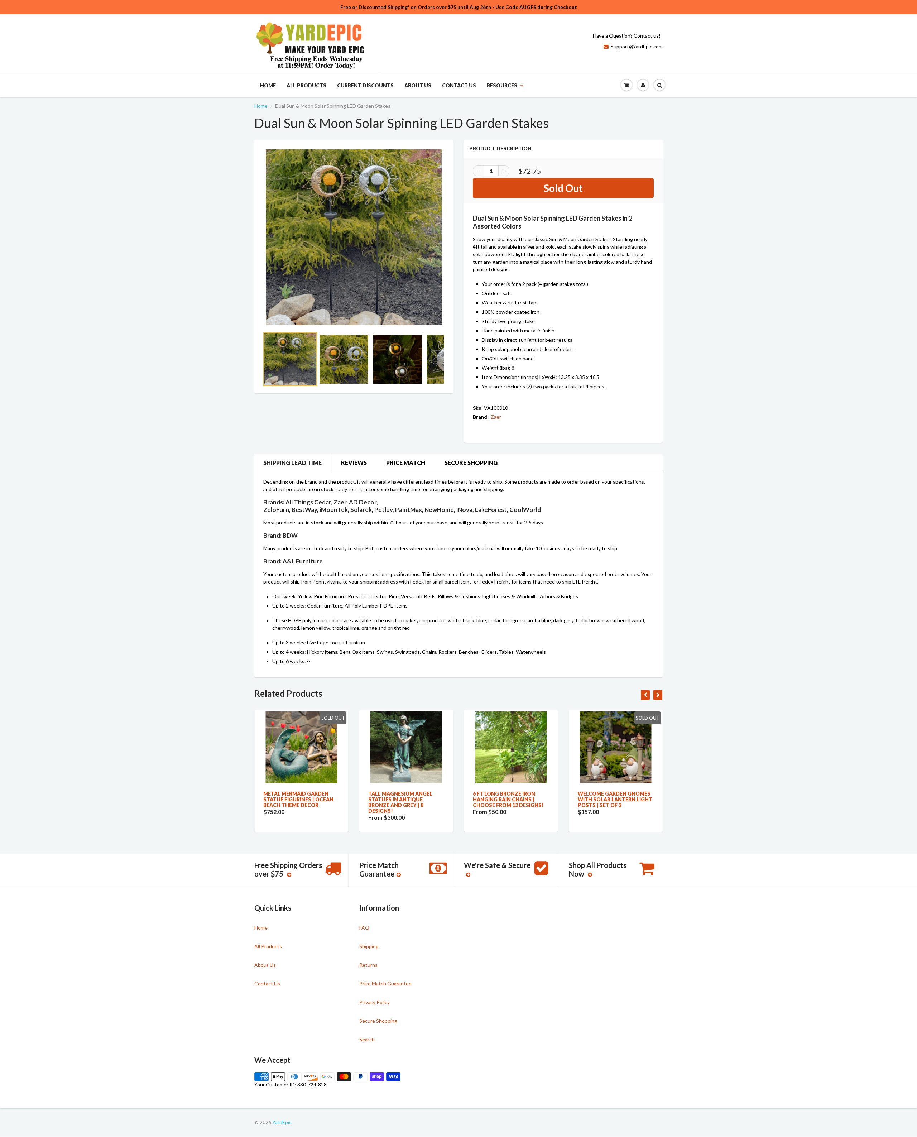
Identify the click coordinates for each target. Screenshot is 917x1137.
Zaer (496, 417)
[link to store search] (659, 85)
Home (268, 85)
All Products (306, 85)
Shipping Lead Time (292, 462)
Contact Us (459, 85)
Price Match (405, 462)
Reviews (354, 462)
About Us (417, 85)
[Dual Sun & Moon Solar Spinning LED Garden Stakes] (353, 237)
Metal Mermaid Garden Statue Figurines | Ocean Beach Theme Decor (298, 799)
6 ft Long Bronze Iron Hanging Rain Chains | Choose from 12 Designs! (508, 799)
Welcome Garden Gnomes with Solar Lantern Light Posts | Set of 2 (615, 799)
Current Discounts (365, 85)
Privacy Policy (374, 1002)
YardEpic (282, 1122)
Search (367, 1039)
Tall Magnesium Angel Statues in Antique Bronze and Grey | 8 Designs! (400, 802)
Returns (368, 965)
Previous (237, 368)
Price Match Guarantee (385, 983)
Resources (502, 85)
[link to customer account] (643, 85)
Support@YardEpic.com (637, 46)
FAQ (364, 928)
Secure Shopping (471, 462)
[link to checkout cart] (626, 85)
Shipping (369, 946)
